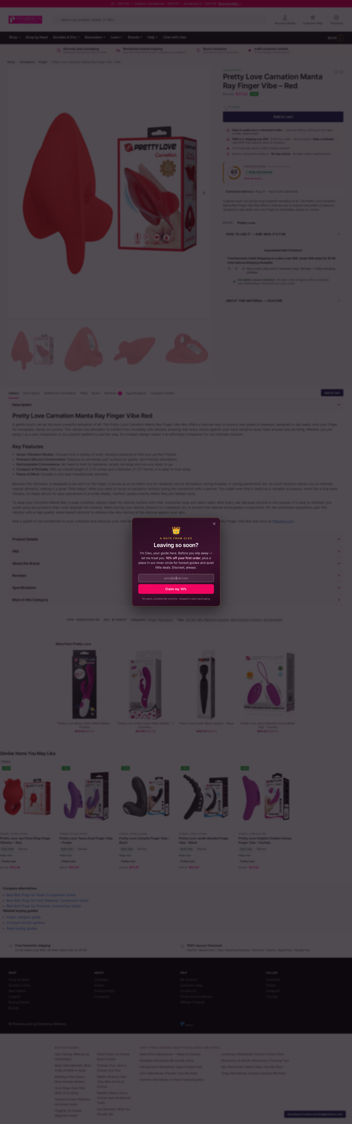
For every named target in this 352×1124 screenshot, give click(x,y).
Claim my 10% (176, 589)
